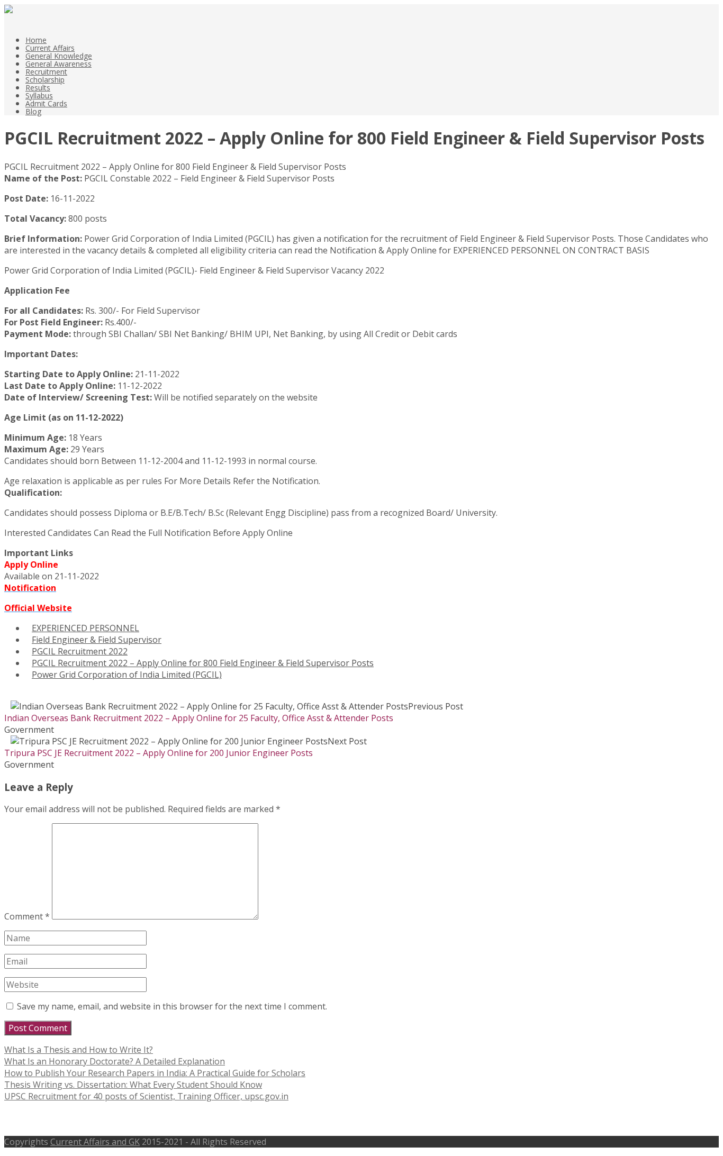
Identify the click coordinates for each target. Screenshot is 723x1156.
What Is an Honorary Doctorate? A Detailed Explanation (114, 1061)
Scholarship (45, 80)
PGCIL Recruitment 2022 (80, 651)
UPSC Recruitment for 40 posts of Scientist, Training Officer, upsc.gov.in (146, 1096)
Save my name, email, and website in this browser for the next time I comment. (172, 1006)
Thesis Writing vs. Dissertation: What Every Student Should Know (133, 1084)
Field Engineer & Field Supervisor (96, 639)
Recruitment (46, 72)
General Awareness (58, 64)
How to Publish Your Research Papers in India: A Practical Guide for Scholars (154, 1073)
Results (37, 88)
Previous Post (233, 712)
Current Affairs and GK (95, 1142)
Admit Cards (46, 103)
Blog (33, 111)
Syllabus (39, 95)
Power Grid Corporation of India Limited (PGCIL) (127, 674)
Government (29, 729)
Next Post (185, 747)
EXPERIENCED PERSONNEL (85, 628)
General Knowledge (58, 56)
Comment (27, 916)
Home (36, 40)
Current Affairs (50, 48)
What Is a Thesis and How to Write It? (78, 1049)
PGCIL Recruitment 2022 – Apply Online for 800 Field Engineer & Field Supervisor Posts (203, 663)
